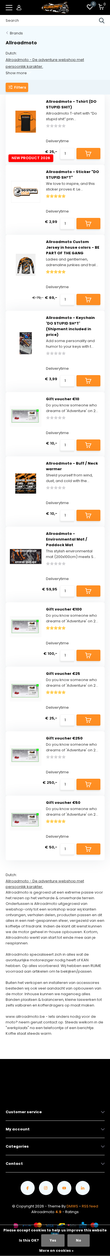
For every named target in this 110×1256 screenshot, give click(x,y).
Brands (16, 33)
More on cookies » (56, 1250)
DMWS (72, 1206)
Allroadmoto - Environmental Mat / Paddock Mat (66, 539)
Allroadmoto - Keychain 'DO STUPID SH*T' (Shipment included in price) (70, 326)
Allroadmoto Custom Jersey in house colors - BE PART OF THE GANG (72, 247)
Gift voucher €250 (64, 738)
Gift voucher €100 (64, 609)
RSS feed (90, 1206)
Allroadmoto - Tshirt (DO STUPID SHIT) (71, 104)
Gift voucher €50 (63, 802)
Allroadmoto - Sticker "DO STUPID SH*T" (72, 174)
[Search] (102, 20)
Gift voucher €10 (62, 399)
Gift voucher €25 (63, 673)
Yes (53, 1240)
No (78, 1240)
